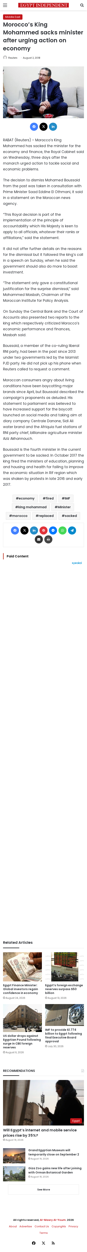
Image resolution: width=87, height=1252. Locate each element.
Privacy (73, 1226)
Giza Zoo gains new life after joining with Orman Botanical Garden (55, 1170)
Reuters (12, 58)
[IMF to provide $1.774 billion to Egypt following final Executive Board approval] (64, 1015)
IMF (67, 498)
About (13, 1226)
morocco (20, 515)
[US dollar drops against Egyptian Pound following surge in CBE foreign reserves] (22, 1018)
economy (27, 498)
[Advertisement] (43, 752)
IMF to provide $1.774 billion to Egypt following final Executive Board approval (63, 1035)
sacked (71, 515)
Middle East (12, 17)
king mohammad (32, 507)
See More (43, 1189)
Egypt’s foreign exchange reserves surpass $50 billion (64, 989)
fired (50, 498)
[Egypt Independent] (43, 5)
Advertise (25, 1226)
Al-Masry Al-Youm (53, 1220)
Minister (64, 507)
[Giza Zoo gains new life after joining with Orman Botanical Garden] (14, 1173)
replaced (46, 515)
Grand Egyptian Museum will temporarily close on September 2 (53, 1152)
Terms (43, 1233)
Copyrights (59, 1226)
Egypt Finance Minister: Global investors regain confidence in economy (20, 989)
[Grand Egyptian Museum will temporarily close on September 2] (14, 1155)
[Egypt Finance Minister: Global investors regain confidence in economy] (22, 966)
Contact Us (42, 1226)
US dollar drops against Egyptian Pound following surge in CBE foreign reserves (22, 1041)
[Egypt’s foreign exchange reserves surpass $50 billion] (64, 966)
